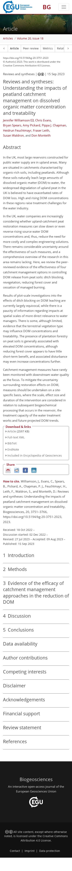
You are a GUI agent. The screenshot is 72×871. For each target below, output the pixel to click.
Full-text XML (16, 437)
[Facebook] (25, 470)
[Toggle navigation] (63, 7)
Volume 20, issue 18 (30, 38)
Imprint (30, 851)
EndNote (13, 449)
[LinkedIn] (34, 470)
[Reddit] (16, 470)
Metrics (48, 48)
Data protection (49, 851)
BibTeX (12, 443)
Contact (15, 851)
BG (47, 7)
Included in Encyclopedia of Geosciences (34, 455)
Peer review (31, 48)
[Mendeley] (8, 470)
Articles (8, 38)
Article (14, 48)
